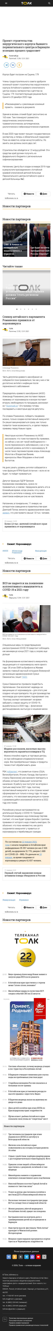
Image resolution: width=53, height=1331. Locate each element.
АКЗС (5, 551)
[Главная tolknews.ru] (26, 3)
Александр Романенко (17, 552)
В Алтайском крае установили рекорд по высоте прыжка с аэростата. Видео (27, 1092)
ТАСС (24, 677)
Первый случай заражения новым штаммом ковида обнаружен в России (25, 874)
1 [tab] (17, 309)
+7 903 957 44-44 (12, 1296)
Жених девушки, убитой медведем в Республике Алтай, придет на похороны (27, 1209)
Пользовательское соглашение (20, 1321)
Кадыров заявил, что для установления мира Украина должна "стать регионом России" (25, 293)
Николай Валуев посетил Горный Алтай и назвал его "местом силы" (27, 1184)
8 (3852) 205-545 (12, 1302)
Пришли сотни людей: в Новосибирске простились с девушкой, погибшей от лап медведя (27, 1167)
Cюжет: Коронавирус (19, 544)
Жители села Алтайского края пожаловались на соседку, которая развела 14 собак (28, 1148)
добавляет (12, 771)
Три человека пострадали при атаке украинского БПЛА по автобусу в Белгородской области (25, 1137)
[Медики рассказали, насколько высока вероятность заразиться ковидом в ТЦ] (26, 728)
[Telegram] (6, 65)
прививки (24, 900)
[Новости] (28, 194)
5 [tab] (32, 309)
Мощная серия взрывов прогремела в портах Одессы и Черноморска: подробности (29, 1240)
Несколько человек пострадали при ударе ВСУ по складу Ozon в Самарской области (28, 1201)
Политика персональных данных (21, 1318)
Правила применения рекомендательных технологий (28, 1325)
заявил (6, 513)
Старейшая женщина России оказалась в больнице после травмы (27, 1084)
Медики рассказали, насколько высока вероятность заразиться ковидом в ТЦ (24, 750)
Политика (12, 331)
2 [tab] (20, 309)
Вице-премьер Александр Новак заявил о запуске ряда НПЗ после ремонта (27, 975)
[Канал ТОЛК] (43, 194)
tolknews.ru (13, 1275)
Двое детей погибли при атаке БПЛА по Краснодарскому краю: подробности (26, 1109)
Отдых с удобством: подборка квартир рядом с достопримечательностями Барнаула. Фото (29, 1157)
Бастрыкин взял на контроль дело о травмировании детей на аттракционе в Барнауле (27, 1219)
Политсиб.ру (12, 406)
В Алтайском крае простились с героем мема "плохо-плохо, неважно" (26, 983)
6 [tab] (36, 309)
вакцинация (41, 551)
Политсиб (12, 58)
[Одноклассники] (19, 65)
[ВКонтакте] (13, 65)
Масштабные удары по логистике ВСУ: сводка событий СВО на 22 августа (26, 992)
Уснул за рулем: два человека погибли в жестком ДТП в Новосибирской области (27, 1193)
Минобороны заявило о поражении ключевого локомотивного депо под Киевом (29, 1176)
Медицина (12, 598)
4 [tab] (28, 309)
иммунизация (9, 900)
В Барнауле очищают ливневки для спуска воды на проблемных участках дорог (28, 1075)
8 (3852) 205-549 (12, 1306)
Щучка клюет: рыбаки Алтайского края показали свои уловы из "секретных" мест (28, 1117)
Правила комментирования (19, 1323)
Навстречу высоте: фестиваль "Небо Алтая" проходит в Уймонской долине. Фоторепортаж (28, 1230)
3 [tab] (24, 309)
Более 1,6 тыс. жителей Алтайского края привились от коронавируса (26, 525)
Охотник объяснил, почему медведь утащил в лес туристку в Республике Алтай (29, 1067)
